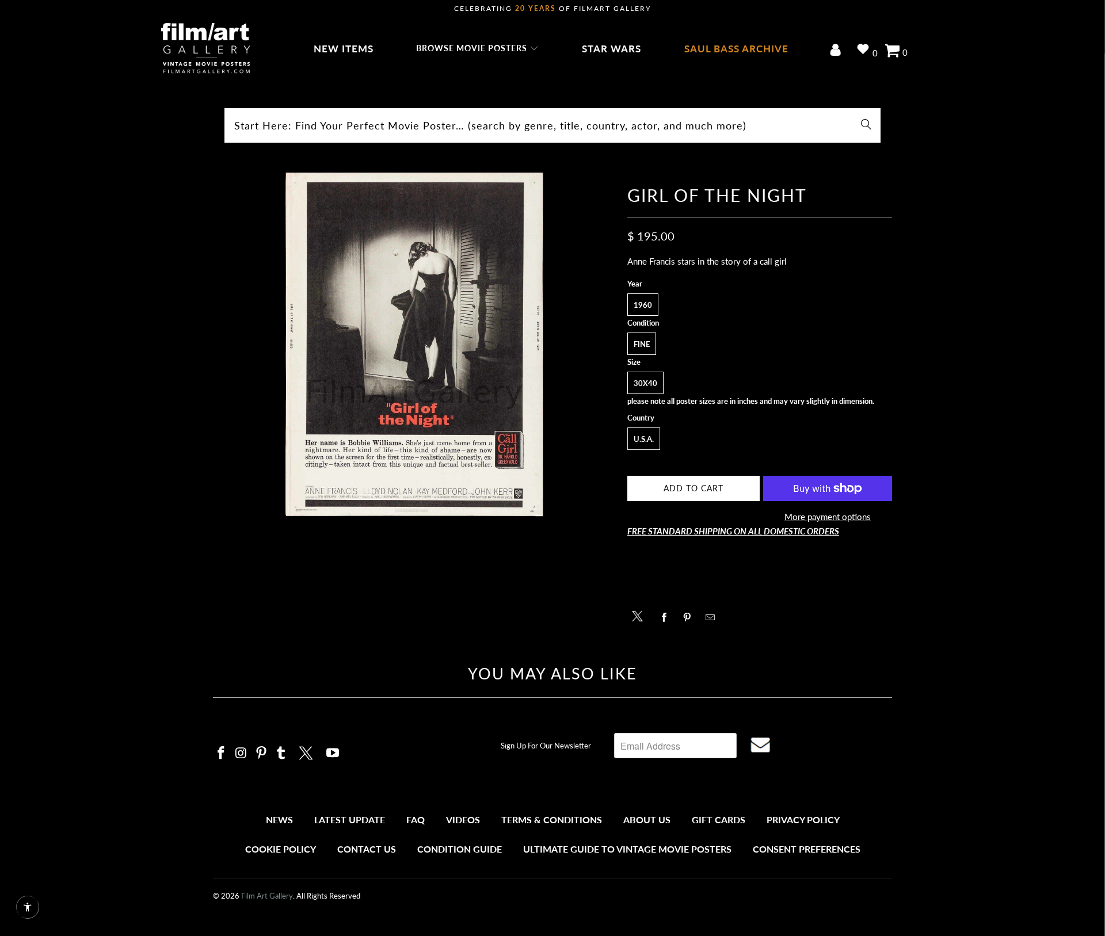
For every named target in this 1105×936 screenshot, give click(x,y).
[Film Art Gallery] (205, 49)
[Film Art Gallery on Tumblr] (281, 753)
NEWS (279, 819)
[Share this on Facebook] (667, 617)
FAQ (415, 819)
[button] (477, 49)
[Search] (866, 125)
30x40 (645, 383)
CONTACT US (366, 848)
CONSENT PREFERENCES (806, 848)
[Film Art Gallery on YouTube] (333, 753)
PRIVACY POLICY (803, 819)
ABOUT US (646, 819)
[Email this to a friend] (713, 617)
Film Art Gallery (267, 895)
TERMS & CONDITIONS (551, 819)
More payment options (827, 516)
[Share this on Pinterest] (690, 617)
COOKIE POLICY (280, 848)
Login (837, 51)
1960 (643, 305)
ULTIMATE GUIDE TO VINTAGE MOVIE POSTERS (627, 848)
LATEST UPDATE (349, 819)
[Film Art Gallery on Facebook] (221, 753)
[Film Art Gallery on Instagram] (241, 753)
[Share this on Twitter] (640, 615)
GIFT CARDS (718, 819)
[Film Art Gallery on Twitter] (307, 751)
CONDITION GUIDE (459, 848)
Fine (642, 344)
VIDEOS (463, 819)
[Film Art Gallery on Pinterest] (261, 753)
